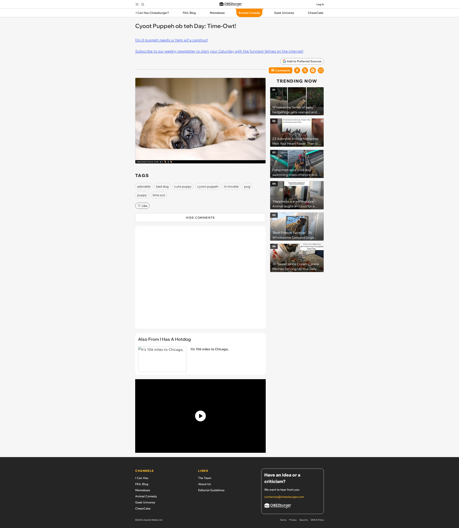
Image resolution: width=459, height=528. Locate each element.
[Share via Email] (321, 70)
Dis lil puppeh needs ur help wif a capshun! (171, 40)
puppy (142, 195)
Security (303, 519)
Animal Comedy (146, 496)
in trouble (231, 186)
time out (159, 195)
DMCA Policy (317, 519)
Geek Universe (145, 502)
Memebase (142, 490)
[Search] (143, 4)
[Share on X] (305, 70)
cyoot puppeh (207, 186)
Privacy (293, 519)
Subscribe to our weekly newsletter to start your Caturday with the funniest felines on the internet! (219, 51)
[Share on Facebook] (297, 70)
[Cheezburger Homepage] (230, 4)
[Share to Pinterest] (313, 70)
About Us (204, 484)
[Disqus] (200, 279)
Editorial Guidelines (211, 490)
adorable (143, 186)
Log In (320, 4)
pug (247, 186)
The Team (204, 478)
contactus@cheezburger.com (284, 497)
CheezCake (142, 508)
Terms (283, 519)
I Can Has (141, 478)
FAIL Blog (141, 484)
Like (144, 206)
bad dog (162, 186)
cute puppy (182, 186)
